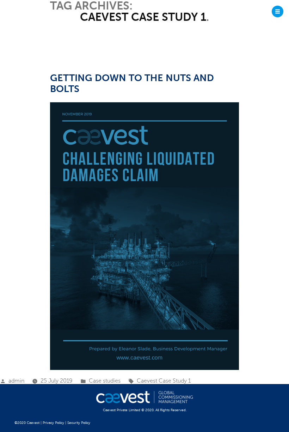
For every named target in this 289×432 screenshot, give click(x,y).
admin (16, 381)
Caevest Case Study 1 (164, 381)
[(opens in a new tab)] (144, 236)
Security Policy (78, 423)
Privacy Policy (53, 423)
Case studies (105, 381)
